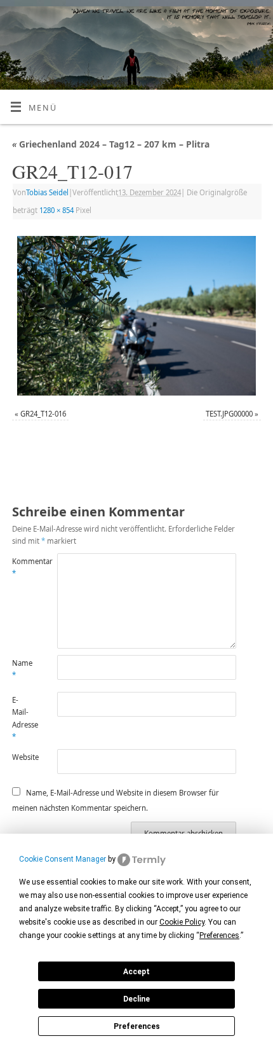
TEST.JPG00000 (229, 413)
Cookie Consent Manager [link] (62, 859)
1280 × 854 (56, 210)
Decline (136, 999)
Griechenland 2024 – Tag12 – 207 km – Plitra (111, 144)
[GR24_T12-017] (136, 316)
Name (22, 669)
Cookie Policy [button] (181, 922)
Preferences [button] (219, 935)
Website (23, 757)
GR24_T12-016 (43, 413)
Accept (136, 971)
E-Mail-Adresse (23, 718)
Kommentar (23, 567)
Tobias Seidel (47, 192)
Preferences (137, 1026)
